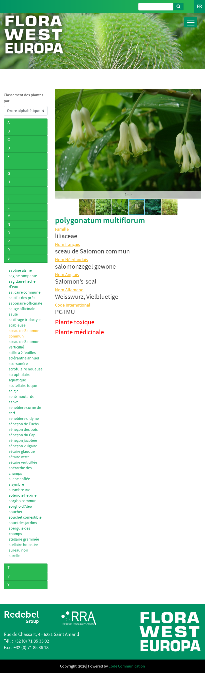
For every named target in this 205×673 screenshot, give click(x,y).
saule (13, 314)
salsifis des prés (22, 297)
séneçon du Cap (22, 435)
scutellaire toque (23, 385)
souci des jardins (23, 522)
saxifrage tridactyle (24, 319)
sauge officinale (22, 308)
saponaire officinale (25, 303)
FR (199, 6)
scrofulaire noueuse (25, 369)
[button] (60, 144)
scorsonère (18, 363)
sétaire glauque (22, 451)
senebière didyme (24, 418)
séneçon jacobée (23, 440)
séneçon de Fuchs (24, 424)
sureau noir (18, 550)
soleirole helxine (22, 495)
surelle (14, 555)
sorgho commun (22, 500)
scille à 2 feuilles (22, 352)
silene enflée (19, 478)
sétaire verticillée (23, 462)
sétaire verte (19, 456)
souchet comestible (25, 517)
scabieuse (17, 325)
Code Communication (126, 666)
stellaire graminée (24, 539)
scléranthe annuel (24, 358)
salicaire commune (24, 292)
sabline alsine (20, 270)
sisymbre (16, 484)
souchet (15, 511)
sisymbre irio (19, 489)
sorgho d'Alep (20, 506)
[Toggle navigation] (190, 22)
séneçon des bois (23, 429)
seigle (13, 391)
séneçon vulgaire (23, 446)
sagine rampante (23, 275)
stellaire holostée (23, 544)
